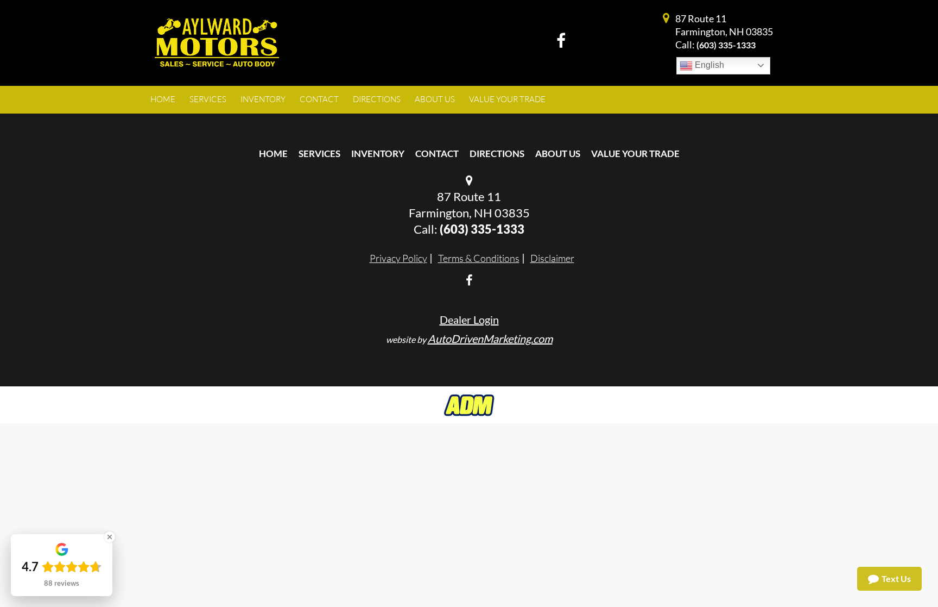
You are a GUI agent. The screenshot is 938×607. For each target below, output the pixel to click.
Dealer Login (469, 319)
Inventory (377, 153)
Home (273, 153)
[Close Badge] (109, 536)
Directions (497, 153)
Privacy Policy (398, 258)
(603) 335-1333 (726, 45)
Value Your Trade (635, 153)
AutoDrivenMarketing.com (490, 338)
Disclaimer (552, 258)
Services (319, 153)
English (708, 65)
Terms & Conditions (478, 258)
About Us (557, 153)
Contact (437, 153)
